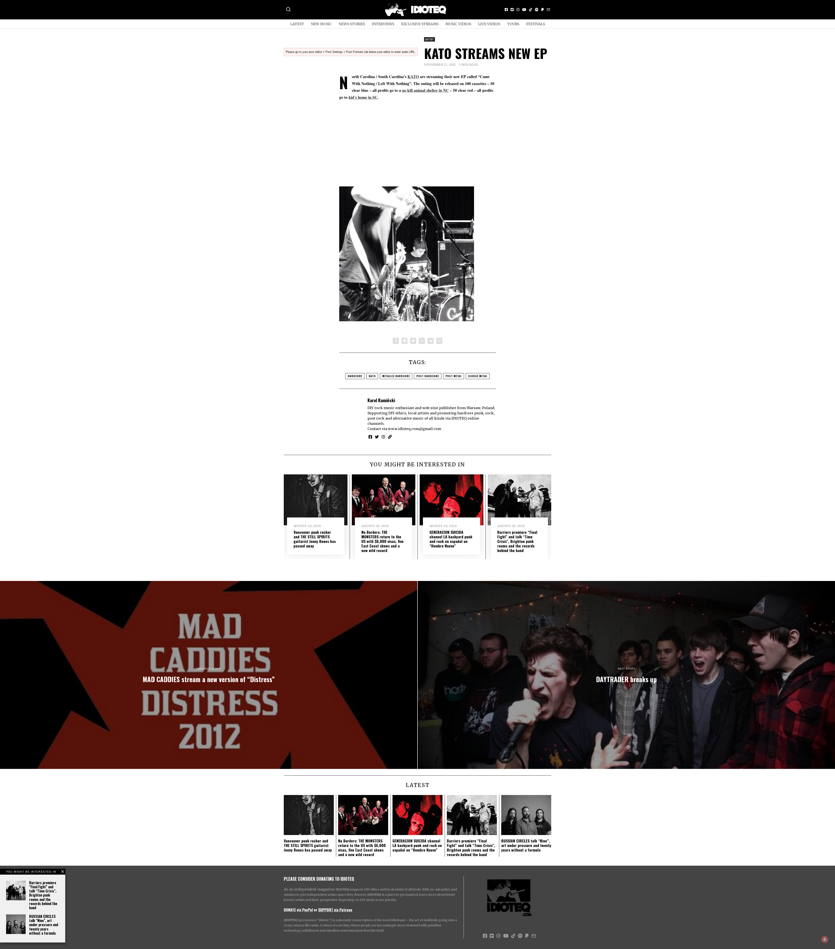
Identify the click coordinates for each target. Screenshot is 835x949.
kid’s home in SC (363, 97)
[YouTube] (524, 9)
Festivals (535, 24)
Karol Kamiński (381, 400)
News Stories (352, 24)
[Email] (548, 9)
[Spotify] (536, 9)
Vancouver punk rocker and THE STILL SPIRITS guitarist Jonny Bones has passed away (315, 539)
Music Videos (458, 24)
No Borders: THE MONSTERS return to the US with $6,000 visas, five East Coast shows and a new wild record (382, 541)
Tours (513, 24)
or (315, 909)
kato (372, 376)
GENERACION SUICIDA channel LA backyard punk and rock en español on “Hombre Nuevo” (450, 539)
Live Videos (489, 24)
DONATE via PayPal (298, 909)
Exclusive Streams (420, 24)
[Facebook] (506, 9)
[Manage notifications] (824, 939)
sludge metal (477, 376)
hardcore (355, 376)
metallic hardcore (396, 376)
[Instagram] (518, 9)
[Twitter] (512, 9)
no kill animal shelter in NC (425, 90)
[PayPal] (542, 9)
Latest (297, 24)
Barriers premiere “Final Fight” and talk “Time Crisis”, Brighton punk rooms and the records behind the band (43, 895)
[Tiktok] (530, 9)
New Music (321, 24)
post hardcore (427, 376)
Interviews (383, 24)
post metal (454, 376)
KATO (413, 76)
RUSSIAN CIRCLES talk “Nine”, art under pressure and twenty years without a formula (43, 925)
